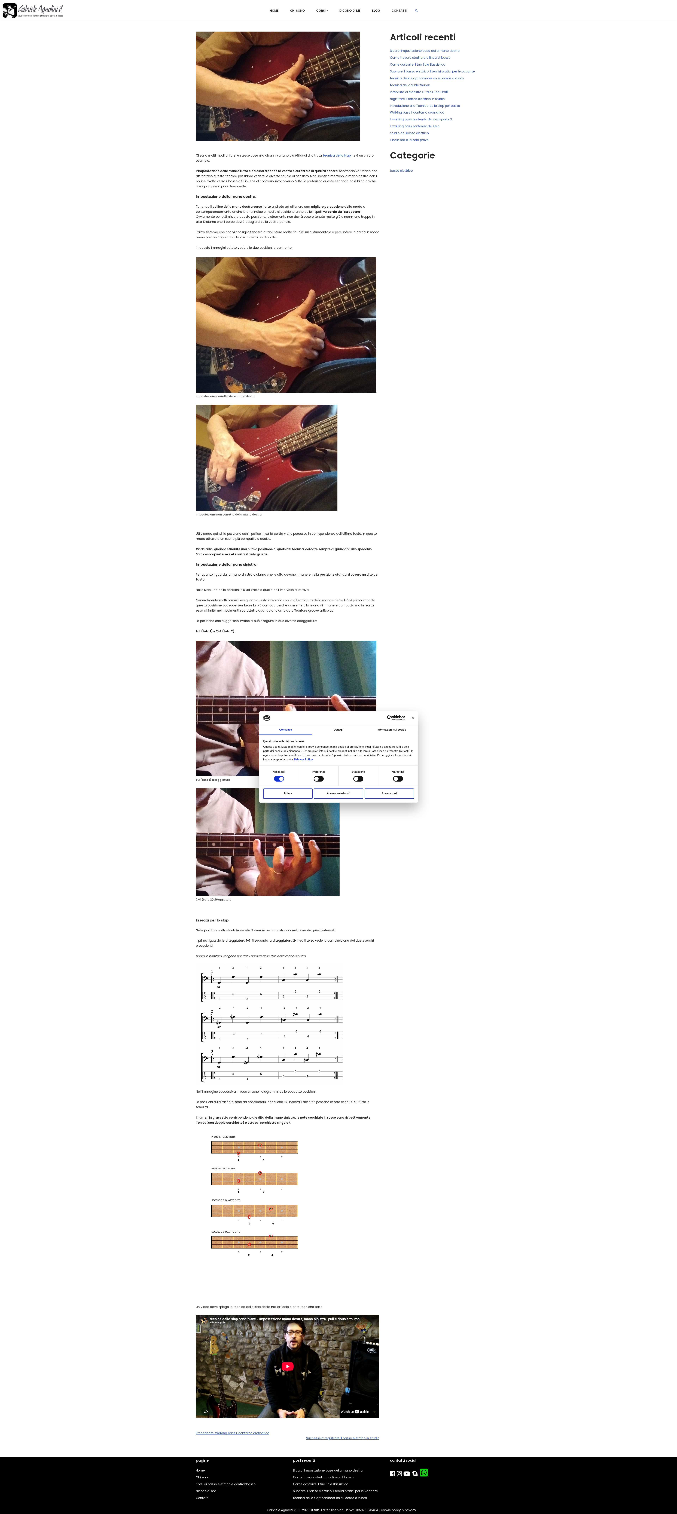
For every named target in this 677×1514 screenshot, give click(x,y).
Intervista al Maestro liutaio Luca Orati (419, 92)
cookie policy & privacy (398, 1510)
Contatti (399, 10)
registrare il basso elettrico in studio (417, 99)
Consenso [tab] (285, 729)
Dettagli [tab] (338, 729)
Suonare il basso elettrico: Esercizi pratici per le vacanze (432, 71)
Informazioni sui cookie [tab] (391, 729)
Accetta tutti (389, 793)
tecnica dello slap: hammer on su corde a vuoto (427, 78)
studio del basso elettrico (409, 133)
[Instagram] (400, 1475)
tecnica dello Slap (337, 155)
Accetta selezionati (338, 793)
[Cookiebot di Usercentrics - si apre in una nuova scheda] (389, 718)
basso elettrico (401, 171)
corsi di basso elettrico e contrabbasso (225, 1484)
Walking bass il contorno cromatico (417, 112)
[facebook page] (393, 1475)
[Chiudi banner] (412, 718)
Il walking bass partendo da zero (414, 126)
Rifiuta (288, 793)
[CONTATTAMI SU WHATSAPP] (424, 1475)
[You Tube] (407, 1475)
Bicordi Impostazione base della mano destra (425, 51)
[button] (327, 10)
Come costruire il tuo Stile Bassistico (417, 64)
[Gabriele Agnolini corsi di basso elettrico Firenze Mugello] (33, 10)
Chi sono (297, 10)
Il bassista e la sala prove (409, 140)
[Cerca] (416, 10)
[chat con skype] (415, 1475)
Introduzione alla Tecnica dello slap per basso (425, 106)
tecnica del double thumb (410, 85)
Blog (376, 10)
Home (274, 10)
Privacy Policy (303, 759)
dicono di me (349, 10)
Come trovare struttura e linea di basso (420, 58)
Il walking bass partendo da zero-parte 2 (421, 119)
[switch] (319, 779)
